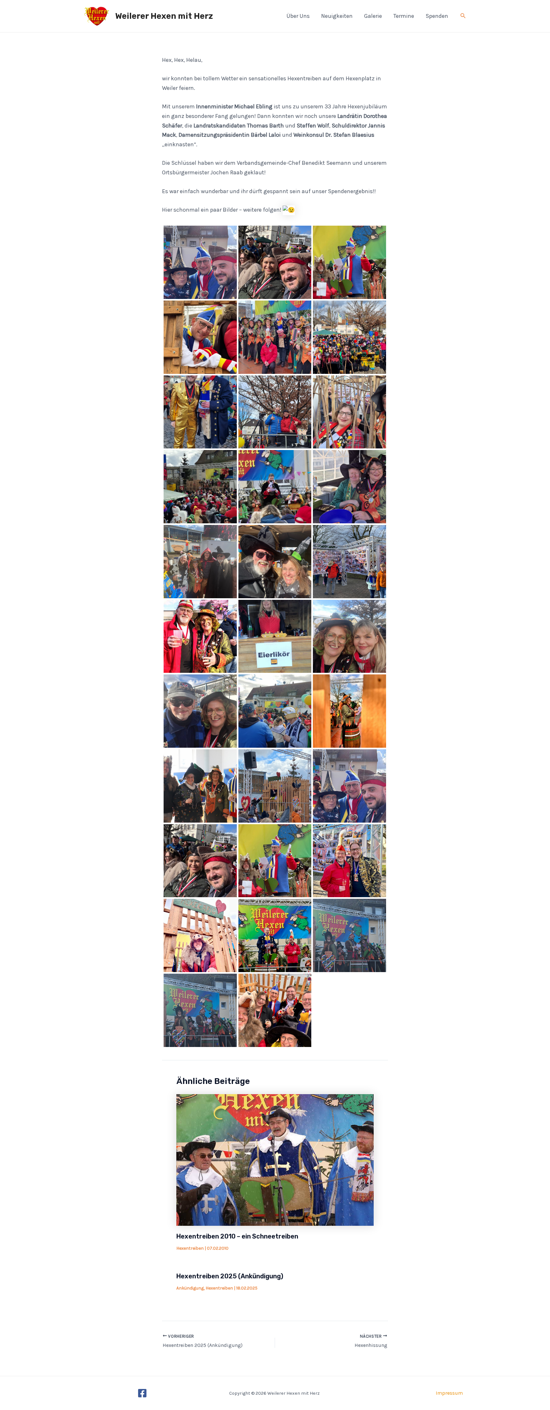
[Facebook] (142, 1393)
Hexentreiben (190, 1248)
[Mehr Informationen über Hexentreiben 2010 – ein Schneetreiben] (275, 1159)
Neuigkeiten (337, 15)
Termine (403, 15)
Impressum (449, 1393)
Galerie (373, 15)
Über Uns (298, 15)
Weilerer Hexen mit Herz (164, 16)
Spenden (437, 15)
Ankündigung (190, 1288)
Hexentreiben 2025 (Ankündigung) (229, 1276)
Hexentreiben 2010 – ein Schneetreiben (237, 1236)
